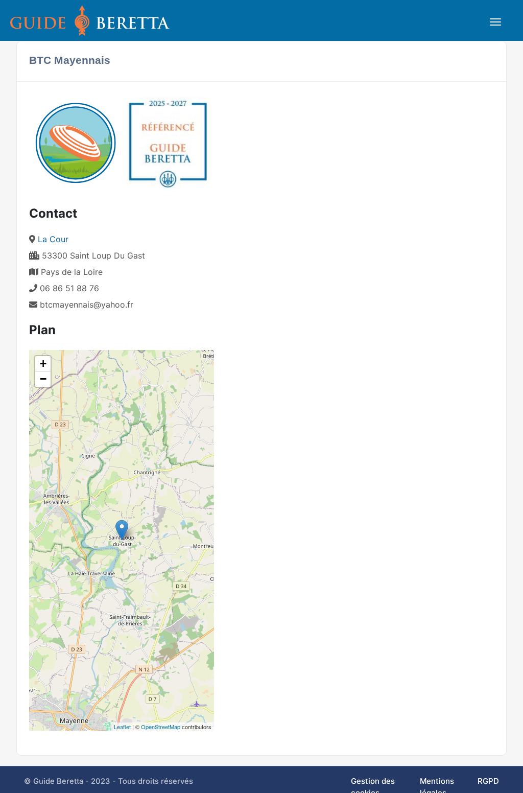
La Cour (53, 239)
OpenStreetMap (160, 726)
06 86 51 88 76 (68, 288)
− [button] (43, 378)
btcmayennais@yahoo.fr (86, 304)
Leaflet (122, 726)
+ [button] (43, 363)
